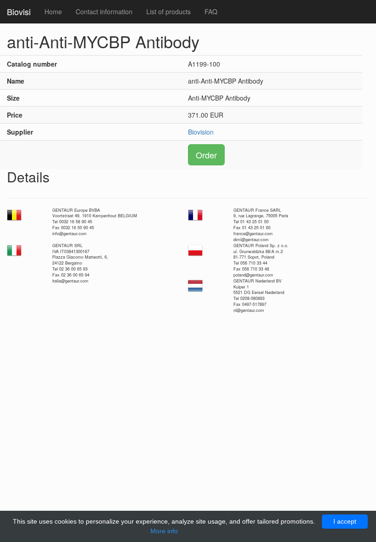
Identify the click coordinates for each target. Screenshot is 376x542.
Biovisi (19, 11)
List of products (168, 11)
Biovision (201, 131)
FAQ (211, 11)
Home (53, 11)
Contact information (104, 11)
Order (206, 155)
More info (164, 531)
